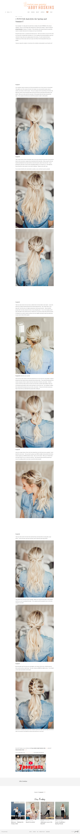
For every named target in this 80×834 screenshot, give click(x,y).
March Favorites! (30, 822)
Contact (34, 831)
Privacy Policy (42, 831)
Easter (56, 820)
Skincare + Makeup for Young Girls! (17, 822)
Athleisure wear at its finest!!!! (46, 822)
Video (47, 12)
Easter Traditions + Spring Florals (60, 822)
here (25, 749)
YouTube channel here (29, 752)
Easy (16, 16)
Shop (51, 12)
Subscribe (48, 831)
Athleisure (42, 820)
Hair (28, 12)
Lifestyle (42, 12)
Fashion (33, 12)
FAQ (37, 831)
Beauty (37, 12)
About (30, 831)
